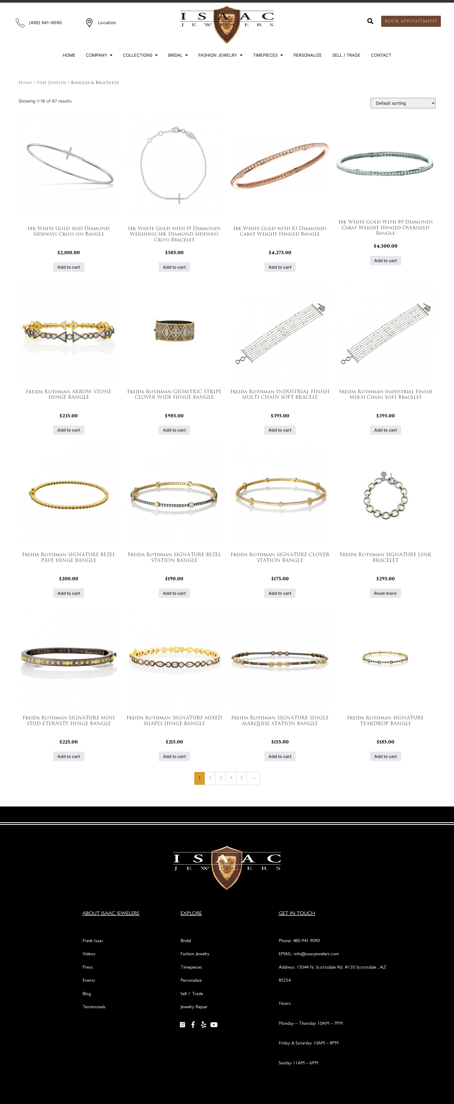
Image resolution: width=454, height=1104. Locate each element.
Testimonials (94, 1007)
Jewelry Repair (194, 1007)
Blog (86, 994)
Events (88, 981)
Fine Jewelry (51, 82)
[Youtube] (214, 1024)
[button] (370, 21)
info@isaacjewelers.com (316, 954)
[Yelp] (203, 1024)
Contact (381, 55)
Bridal (175, 55)
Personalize (307, 55)
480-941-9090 (306, 941)
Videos (88, 954)
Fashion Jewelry (217, 55)
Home (69, 55)
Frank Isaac (93, 941)
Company (96, 55)
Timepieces (265, 55)
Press (87, 967)
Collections (137, 55)
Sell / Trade (346, 55)
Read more (385, 593)
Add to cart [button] (68, 267)
